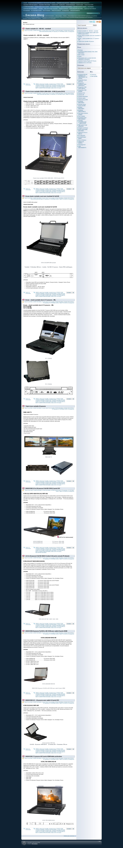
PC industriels (27, 10)
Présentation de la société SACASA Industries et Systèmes (82, 15)
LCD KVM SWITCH (61, 86)
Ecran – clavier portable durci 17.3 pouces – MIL (41, 300)
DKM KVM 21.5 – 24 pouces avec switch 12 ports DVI (42, 700)
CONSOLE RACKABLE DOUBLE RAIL (43, 85)
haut (99, 841)
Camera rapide (79, 4)
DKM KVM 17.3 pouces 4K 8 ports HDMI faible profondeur (44, 756)
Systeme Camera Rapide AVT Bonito (32, 18)
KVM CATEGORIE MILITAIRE (76, 8)
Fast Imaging (91, 6)
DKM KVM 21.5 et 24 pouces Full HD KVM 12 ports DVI (43, 488)
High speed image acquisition (51, 8)
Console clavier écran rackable (42, 6)
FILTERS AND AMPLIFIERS (82, 122)
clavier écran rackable (43, 83)
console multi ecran (61, 84)
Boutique (25, 15)
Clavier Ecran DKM (89, 4)
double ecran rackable (40, 86)
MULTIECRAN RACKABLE (41, 552)
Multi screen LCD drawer (56, 87)
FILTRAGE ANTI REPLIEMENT (30, 8)
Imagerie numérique (63, 8)
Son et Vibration (46, 10)
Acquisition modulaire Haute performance (79, 2)
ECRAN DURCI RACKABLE (50, 86)
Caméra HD (62, 4)
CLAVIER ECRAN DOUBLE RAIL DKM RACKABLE (41, 15)
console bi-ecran (52, 83)
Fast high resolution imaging (79, 6)
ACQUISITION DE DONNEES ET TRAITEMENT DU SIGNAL (41, 2)
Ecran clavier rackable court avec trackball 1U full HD (42, 196)
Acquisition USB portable (44, 4)
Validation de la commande (48, 18)
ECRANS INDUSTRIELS (66, 6)
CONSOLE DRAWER (40, 84)
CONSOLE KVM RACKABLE (51, 84)
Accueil (25, 2)
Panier (64, 15)
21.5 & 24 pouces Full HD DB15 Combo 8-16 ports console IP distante (47, 556)
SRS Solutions (35, 843)
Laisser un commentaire (28, 84)
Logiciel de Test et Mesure (90, 8)
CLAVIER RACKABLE (28, 6)
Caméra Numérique (70, 4)
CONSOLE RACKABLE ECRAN (58, 85)
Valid (94, 76)
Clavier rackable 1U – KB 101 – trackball (38, 28)
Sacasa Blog (98, 22)
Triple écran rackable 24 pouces (36, 406)
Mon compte (59, 15)
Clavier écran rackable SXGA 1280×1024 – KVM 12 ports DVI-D (45, 91)
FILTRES (41, 8)
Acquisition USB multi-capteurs (31, 4)
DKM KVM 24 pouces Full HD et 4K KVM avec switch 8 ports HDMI (46, 631)
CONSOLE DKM (59, 83)
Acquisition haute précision (63, 2)
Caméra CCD (55, 4)
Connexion (93, 74)
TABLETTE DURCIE (56, 10)
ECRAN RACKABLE (55, 6)
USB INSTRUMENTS (75, 10)
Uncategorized (65, 10)
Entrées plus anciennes (69, 836)
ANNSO (37, 83)
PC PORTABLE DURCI (36, 10)
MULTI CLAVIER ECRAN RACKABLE (43, 87)
